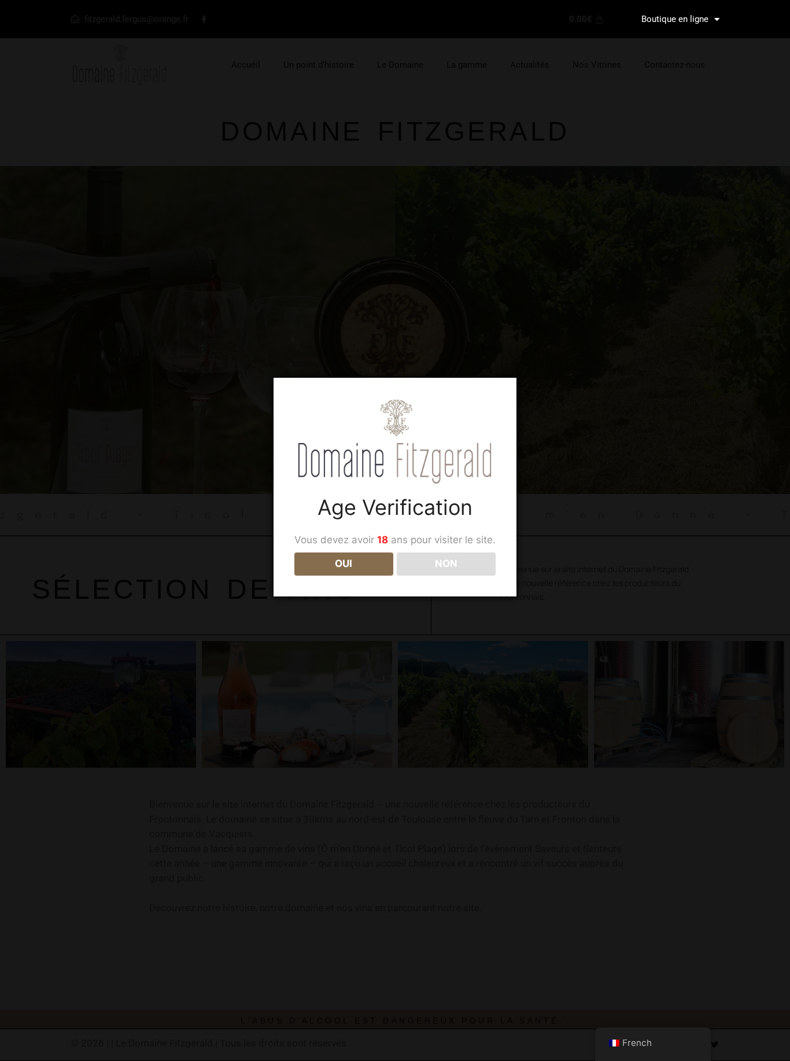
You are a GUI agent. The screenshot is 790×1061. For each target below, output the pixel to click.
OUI (343, 563)
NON (446, 563)
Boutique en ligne (674, 19)
